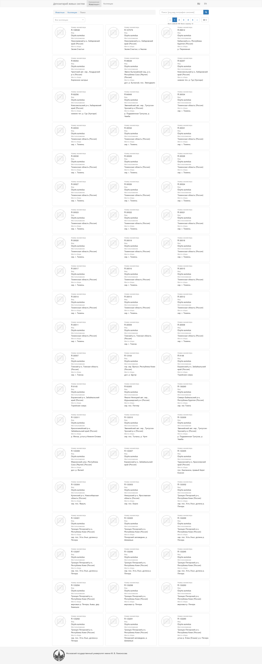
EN (205, 3)
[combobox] (69, 19)
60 (204, 19)
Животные (60, 12)
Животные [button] (93, 4)
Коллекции (108, 3)
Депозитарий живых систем (69, 3)
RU (198, 3)
